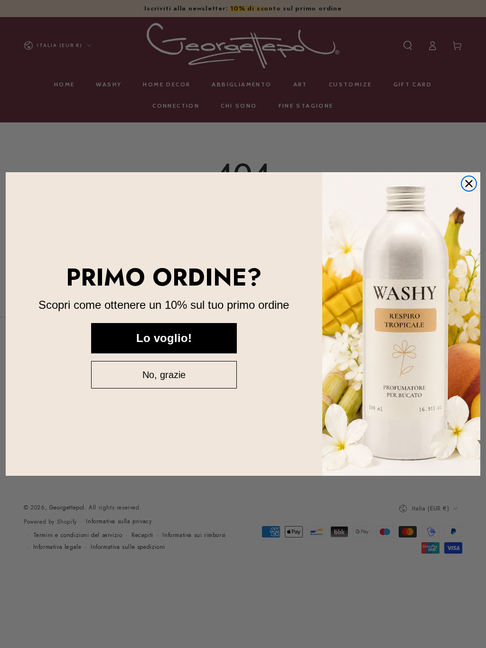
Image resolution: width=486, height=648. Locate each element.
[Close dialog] (469, 183)
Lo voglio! (164, 338)
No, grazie (164, 375)
